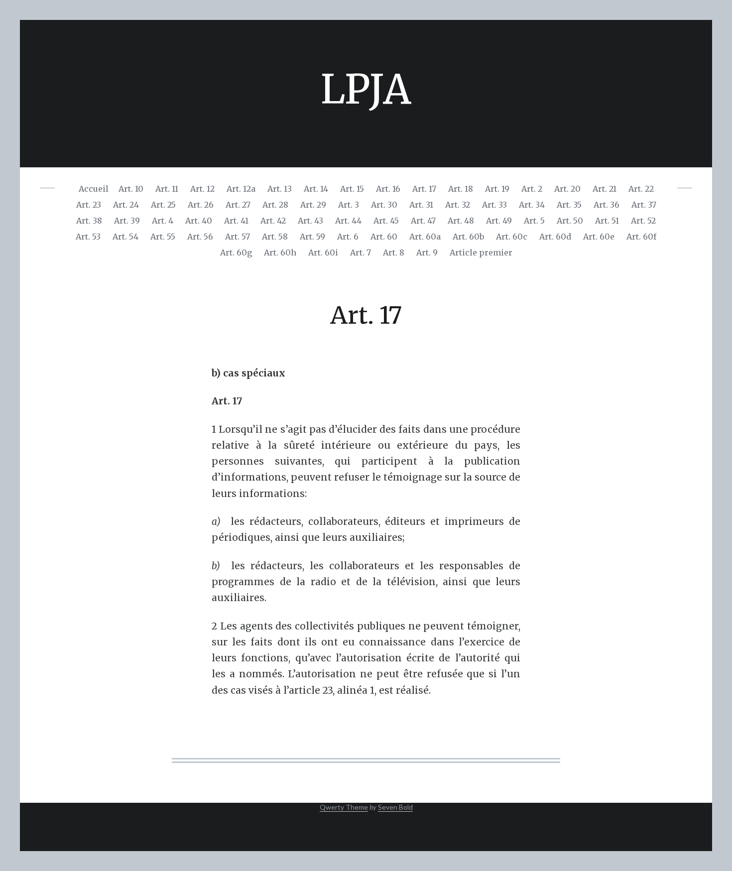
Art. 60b (468, 237)
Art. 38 (89, 221)
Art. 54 (125, 237)
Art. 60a (425, 237)
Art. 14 (316, 189)
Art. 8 (393, 252)
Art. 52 (643, 221)
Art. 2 (531, 189)
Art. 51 (607, 221)
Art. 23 (88, 205)
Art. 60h (280, 252)
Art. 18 (460, 189)
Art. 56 (200, 237)
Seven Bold (395, 807)
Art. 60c (511, 237)
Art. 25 (163, 205)
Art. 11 (166, 189)
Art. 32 (457, 205)
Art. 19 (497, 189)
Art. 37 (643, 205)
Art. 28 (275, 205)
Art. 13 (279, 189)
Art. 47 (423, 221)
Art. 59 (312, 237)
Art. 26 (201, 205)
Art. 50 (570, 221)
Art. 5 (534, 221)
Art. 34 (532, 205)
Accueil (94, 189)
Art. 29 (313, 205)
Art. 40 (198, 221)
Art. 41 (236, 221)
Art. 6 (348, 237)
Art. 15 (352, 189)
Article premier (481, 252)
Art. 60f (641, 237)
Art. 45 (386, 221)
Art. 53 (88, 237)
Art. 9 (427, 252)
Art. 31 (421, 205)
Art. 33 (494, 205)
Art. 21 (604, 189)
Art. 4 (162, 221)
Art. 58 (275, 237)
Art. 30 (384, 205)
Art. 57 (237, 237)
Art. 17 (424, 189)
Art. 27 (238, 205)
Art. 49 (499, 221)
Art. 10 (131, 189)
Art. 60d (555, 237)
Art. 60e (598, 237)
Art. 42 (273, 221)
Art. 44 (348, 221)
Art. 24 (126, 205)
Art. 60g (236, 252)
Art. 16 (388, 189)
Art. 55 (162, 237)
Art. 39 (127, 221)
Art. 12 (202, 189)
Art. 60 (383, 237)
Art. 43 (310, 221)
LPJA (366, 89)
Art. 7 (360, 252)
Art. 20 (567, 189)
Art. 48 (461, 221)
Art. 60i (323, 252)
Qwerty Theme (344, 807)
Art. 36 (606, 205)
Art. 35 (569, 205)
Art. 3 (348, 205)
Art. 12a (241, 189)
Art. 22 (641, 189)
